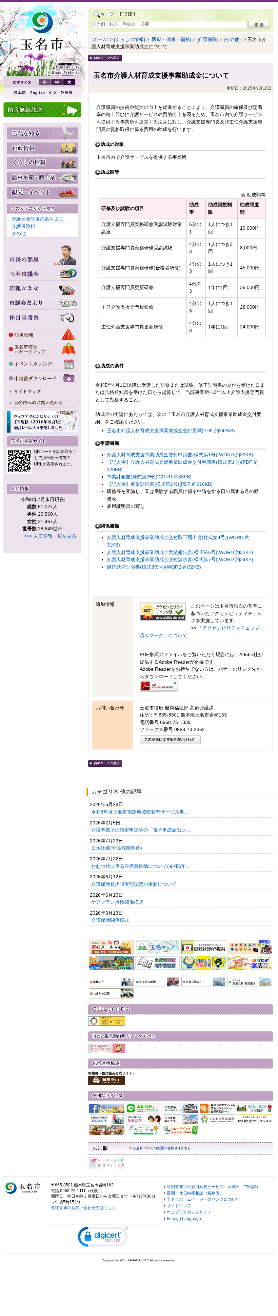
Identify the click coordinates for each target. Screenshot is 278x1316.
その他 (19, 233)
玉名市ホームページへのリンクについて (203, 1199)
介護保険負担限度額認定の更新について (134, 884)
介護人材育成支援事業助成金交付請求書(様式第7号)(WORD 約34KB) (180, 559)
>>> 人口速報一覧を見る (50, 536)
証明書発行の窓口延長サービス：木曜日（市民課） (213, 1186)
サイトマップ (179, 1205)
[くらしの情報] (129, 39)
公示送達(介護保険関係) (117, 848)
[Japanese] (19, 93)
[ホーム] (100, 39)
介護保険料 (23, 226)
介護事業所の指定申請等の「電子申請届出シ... (141, 830)
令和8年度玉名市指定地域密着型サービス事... (140, 812)
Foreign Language (184, 1218)
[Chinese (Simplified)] (52, 93)
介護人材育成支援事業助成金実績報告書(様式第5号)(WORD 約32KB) (180, 552)
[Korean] (66, 93)
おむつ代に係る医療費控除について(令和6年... (141, 866)
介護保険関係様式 (111, 920)
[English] (37, 93)
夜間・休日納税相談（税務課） (195, 1193)
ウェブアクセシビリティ (189, 1212)
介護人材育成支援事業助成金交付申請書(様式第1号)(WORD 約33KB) (180, 454)
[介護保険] (207, 39)
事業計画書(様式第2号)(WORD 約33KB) (149, 476)
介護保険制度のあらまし (38, 219)
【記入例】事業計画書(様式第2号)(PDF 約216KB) (160, 484)
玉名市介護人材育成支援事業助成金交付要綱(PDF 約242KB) (171, 430)
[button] (103, 1238)
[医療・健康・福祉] (171, 39)
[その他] (232, 39)
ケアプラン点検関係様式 (118, 902)
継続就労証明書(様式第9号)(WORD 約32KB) (154, 567)
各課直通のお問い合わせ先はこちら (83, 1207)
